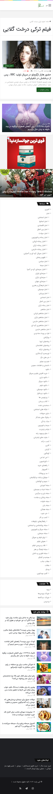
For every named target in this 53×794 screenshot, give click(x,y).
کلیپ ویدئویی (42, 573)
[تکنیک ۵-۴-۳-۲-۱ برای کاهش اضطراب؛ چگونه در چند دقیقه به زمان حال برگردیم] (44, 656)
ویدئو (47, 569)
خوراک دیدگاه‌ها (43, 597)
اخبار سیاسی (43, 261)
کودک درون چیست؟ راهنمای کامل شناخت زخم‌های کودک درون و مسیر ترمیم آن (19, 643)
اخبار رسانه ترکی (39, 245)
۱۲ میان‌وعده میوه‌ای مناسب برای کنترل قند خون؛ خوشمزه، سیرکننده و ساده (19, 713)
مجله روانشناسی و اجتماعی (37, 525)
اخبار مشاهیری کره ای (39, 325)
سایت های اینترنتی (40, 437)
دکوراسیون (43, 461)
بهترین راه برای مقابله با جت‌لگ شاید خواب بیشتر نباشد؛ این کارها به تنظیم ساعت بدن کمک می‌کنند (19, 690)
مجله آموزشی (44, 485)
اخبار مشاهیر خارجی (40, 321)
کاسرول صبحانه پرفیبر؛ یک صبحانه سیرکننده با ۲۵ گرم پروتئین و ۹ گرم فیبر (18, 725)
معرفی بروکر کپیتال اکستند (35, 768)
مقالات (47, 565)
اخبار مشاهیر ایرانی (40, 313)
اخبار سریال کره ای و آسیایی (35, 253)
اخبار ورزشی (43, 293)
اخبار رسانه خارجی (39, 249)
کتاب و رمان (43, 401)
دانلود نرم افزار (42, 393)
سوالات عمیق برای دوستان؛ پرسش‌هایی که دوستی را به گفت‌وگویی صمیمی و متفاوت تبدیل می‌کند (19, 702)
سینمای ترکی (40, 277)
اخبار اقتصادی (42, 225)
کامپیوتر (44, 469)
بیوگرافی (46, 337)
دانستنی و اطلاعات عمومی (40, 365)
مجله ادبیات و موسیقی (41, 489)
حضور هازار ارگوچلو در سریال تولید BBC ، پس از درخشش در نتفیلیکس (27, 76)
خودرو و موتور (44, 361)
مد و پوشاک (43, 473)
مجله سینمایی (42, 533)
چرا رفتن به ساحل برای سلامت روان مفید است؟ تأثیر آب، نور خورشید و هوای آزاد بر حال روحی (20, 620)
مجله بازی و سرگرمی (42, 493)
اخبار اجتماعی (42, 217)
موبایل (19, 766)
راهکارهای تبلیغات (38, 521)
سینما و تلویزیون (43, 425)
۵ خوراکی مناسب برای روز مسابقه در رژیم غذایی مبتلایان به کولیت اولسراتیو (20, 666)
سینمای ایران (41, 273)
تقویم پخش (41, 257)
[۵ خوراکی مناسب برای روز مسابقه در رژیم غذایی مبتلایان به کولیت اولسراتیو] (44, 668)
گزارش (47, 449)
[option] (26, 118)
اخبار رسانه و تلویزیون (39, 237)
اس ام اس (43, 457)
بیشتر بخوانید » (43, 89)
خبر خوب (44, 513)
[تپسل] (8, 138)
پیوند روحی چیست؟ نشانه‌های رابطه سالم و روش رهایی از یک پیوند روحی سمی (19, 631)
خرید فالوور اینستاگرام (30, 766)
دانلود (47, 369)
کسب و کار (43, 517)
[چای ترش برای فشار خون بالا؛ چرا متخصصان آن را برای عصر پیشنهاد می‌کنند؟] (44, 679)
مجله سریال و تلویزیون (39, 529)
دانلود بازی (43, 377)
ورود (47, 589)
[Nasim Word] (41, 5)
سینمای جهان (40, 281)
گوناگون (46, 453)
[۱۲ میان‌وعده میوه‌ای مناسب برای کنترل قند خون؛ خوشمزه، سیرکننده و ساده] (44, 715)
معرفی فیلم (41, 541)
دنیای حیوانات (44, 413)
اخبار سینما (43, 265)
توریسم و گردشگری (42, 353)
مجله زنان (46, 505)
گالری (47, 445)
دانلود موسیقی (42, 389)
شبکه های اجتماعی (40, 409)
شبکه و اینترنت (44, 429)
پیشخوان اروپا (44, 341)
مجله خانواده (45, 501)
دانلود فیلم (43, 385)
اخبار (47, 213)
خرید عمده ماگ (45, 766)
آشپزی (47, 209)
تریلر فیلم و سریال (39, 537)
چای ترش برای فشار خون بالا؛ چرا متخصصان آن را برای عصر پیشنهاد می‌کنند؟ (19, 677)
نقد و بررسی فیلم (39, 545)
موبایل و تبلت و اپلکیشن (38, 477)
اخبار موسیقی (42, 289)
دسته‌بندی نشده (43, 405)
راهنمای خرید (42, 465)
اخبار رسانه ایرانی (39, 241)
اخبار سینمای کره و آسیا (36, 269)
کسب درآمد (45, 441)
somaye (46, 71)
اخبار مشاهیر (45, 309)
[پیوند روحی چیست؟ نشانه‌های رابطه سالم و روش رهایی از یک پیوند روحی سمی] (44, 633)
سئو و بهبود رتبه (41, 433)
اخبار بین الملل (42, 229)
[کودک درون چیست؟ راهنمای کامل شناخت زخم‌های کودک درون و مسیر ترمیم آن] (44, 645)
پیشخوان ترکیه (44, 349)
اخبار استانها (43, 221)
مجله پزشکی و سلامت (41, 497)
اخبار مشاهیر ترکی (40, 317)
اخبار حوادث (43, 233)
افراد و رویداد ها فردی (41, 333)
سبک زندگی (45, 421)
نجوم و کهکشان (41, 481)
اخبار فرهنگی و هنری (39, 285)
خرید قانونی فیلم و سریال (38, 373)
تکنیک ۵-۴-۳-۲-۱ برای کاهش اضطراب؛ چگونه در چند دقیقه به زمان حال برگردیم (28, 128)
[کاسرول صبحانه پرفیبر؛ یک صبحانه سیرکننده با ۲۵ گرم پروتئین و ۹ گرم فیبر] (44, 727)
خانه (47, 21)
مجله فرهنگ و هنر (40, 549)
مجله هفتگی (45, 509)
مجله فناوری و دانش (39, 553)
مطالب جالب (44, 561)
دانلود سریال (43, 381)
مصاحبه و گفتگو (43, 557)
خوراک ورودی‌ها (43, 593)
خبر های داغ (45, 357)
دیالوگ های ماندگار (42, 417)
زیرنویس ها (43, 397)
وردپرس (46, 601)
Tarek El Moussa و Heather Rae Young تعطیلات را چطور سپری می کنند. (27, 193)
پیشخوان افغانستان (42, 345)
